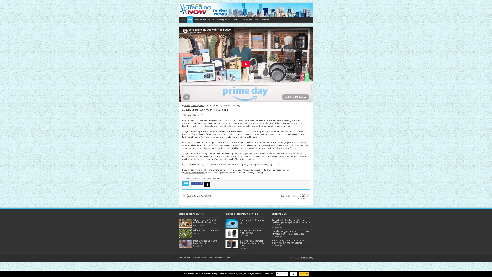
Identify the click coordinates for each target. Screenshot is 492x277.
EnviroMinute (247, 20)
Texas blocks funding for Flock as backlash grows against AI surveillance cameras (291, 222)
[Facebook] (290, 257)
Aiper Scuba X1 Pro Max (252, 220)
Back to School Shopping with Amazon (293, 196)
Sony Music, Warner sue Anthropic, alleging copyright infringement (289, 241)
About (257, 20)
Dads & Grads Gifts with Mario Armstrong (205, 242)
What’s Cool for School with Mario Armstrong (204, 221)
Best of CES (236, 20)
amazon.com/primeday (194, 173)
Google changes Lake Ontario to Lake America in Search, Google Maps (290, 232)
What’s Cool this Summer (205, 230)
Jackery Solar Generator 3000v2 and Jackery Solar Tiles (252, 243)
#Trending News (223, 20)
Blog (190, 20)
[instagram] (298, 257)
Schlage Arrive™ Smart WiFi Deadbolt (251, 231)
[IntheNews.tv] (246, 9)
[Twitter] (207, 185)
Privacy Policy (307, 258)
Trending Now (197, 106)
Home (183, 19)
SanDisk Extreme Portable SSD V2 (199, 196)
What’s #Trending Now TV (204, 20)
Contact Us (266, 20)
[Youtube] (295, 257)
